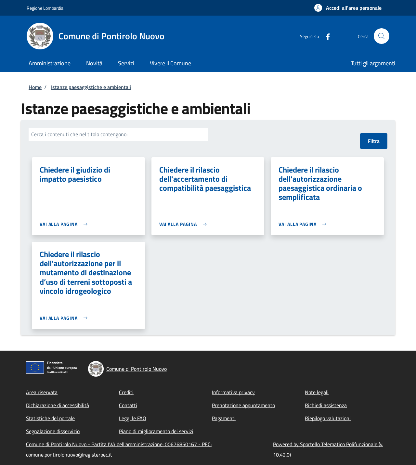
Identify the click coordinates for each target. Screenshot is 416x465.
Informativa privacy (233, 392)
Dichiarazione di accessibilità (57, 405)
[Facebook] (325, 36)
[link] (65, 224)
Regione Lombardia (45, 8)
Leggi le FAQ (132, 418)
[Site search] (381, 36)
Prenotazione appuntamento (243, 405)
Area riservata (42, 392)
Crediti (126, 392)
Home (35, 87)
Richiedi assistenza (326, 405)
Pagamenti (224, 418)
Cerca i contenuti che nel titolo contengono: (79, 134)
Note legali (317, 392)
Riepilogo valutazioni (328, 418)
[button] (347, 8)
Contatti (128, 405)
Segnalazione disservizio (53, 431)
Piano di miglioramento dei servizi (156, 431)
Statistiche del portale (50, 418)
